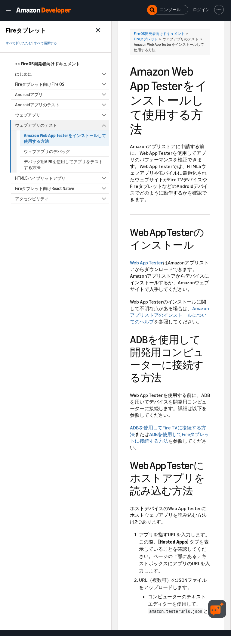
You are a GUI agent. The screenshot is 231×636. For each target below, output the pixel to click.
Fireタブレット (146, 39)
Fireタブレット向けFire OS (39, 84)
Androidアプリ (29, 94)
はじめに (23, 73)
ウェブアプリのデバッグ (47, 151)
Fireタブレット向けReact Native (44, 188)
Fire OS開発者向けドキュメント (159, 33)
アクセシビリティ (32, 198)
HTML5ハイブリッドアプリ (40, 178)
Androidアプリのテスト (37, 104)
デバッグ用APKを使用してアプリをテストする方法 (63, 164)
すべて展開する (45, 43)
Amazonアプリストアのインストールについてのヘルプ (169, 315)
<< (47, 63)
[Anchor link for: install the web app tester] (199, 244)
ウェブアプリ (27, 114)
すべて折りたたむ (19, 43)
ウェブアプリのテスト (36, 125)
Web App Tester (146, 263)
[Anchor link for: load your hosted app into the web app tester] (198, 490)
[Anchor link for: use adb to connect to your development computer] (167, 376)
